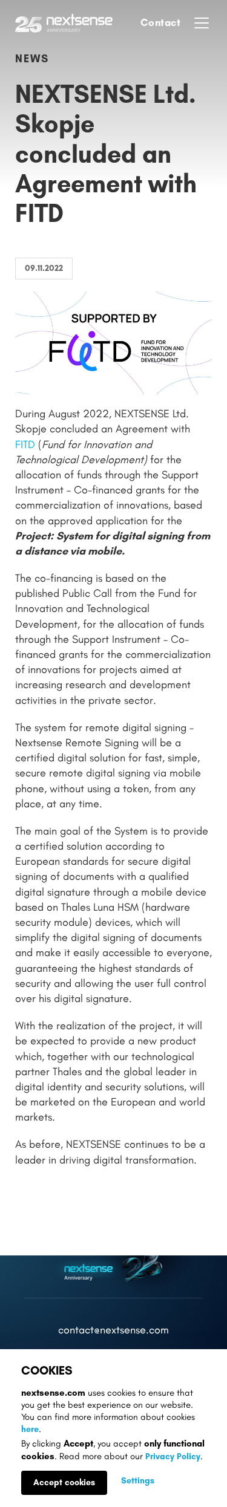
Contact (160, 22)
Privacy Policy (172, 1456)
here (30, 1429)
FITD (25, 444)
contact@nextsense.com (113, 1330)
